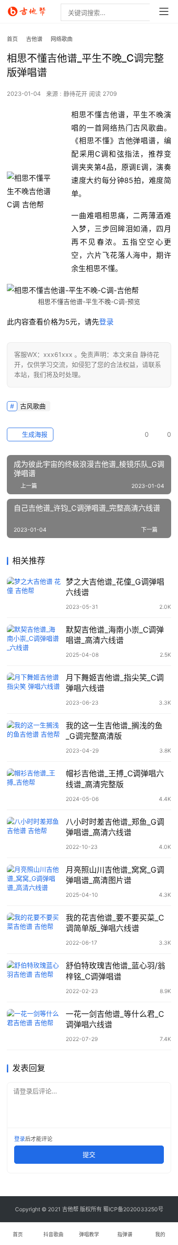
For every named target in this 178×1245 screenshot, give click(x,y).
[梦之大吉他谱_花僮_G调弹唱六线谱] (34, 594)
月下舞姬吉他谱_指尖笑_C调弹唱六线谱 (115, 683)
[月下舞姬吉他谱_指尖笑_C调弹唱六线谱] (34, 689)
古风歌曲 (33, 406)
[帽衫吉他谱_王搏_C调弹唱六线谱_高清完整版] (34, 785)
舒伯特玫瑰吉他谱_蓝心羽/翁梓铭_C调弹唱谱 (115, 971)
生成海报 (33, 434)
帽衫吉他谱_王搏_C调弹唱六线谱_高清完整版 (115, 779)
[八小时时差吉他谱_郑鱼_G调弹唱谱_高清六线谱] (34, 834)
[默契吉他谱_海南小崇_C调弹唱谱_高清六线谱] (34, 642)
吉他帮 (70, 1209)
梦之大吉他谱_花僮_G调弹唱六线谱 (115, 587)
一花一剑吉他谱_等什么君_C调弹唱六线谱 (115, 1019)
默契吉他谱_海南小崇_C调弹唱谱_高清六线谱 (115, 635)
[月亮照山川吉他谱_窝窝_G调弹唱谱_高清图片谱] (34, 882)
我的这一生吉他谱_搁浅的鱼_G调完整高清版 (114, 731)
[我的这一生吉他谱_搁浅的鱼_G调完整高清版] (34, 737)
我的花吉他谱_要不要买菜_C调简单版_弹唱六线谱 (115, 923)
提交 (89, 1154)
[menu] (163, 11)
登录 (106, 321)
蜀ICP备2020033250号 (133, 1209)
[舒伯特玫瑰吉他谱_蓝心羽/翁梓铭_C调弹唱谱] (34, 977)
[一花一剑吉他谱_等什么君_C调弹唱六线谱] (34, 1026)
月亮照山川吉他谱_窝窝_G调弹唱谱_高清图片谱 (115, 875)
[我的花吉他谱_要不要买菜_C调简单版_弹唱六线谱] (34, 930)
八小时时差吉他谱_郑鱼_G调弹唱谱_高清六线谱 (115, 827)
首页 (12, 39)
